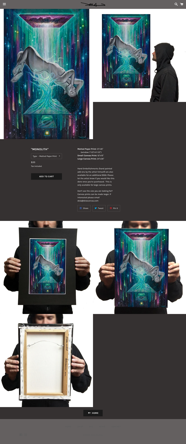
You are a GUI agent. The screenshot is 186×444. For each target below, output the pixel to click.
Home (68, 426)
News (102, 426)
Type (35, 156)
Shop (80, 426)
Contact (116, 426)
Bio (91, 426)
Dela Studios (97, 435)
